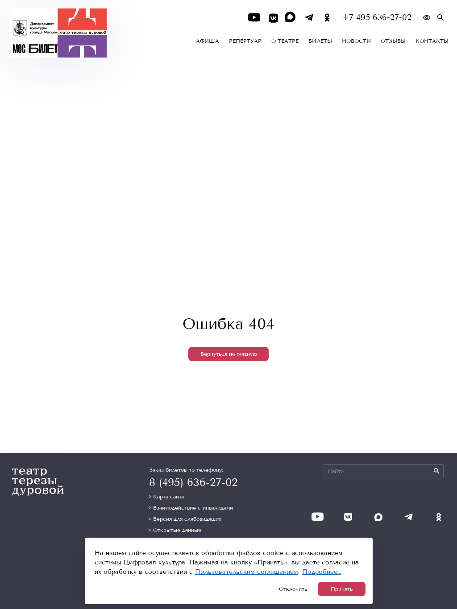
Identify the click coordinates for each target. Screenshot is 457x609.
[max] (291, 18)
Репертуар (245, 41)
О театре (285, 41)
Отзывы (393, 41)
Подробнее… (321, 572)
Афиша (207, 41)
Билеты (320, 41)
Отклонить (293, 589)
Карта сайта (168, 497)
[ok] (327, 18)
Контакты (432, 41)
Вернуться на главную (228, 354)
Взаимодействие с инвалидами (193, 508)
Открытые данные (177, 530)
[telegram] (309, 18)
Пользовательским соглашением (246, 572)
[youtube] (254, 18)
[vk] (272, 18)
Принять (342, 589)
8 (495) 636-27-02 (193, 482)
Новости (356, 41)
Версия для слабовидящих (187, 519)
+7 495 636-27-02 (376, 17)
